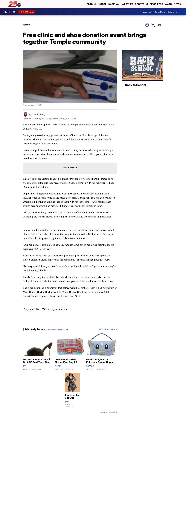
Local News (148, 11)
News (26, 25)
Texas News (160, 11)
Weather (127, 4)
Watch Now (172, 4)
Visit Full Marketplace (108, 329)
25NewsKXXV (7, 12)
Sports (139, 4)
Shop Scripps (154, 4)
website (44, 281)
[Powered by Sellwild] (113, 412)
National (114, 4)
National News (173, 11)
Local (102, 4)
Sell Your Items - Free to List (56, 330)
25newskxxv (11, 12)
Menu (90, 4)
